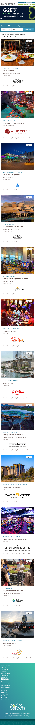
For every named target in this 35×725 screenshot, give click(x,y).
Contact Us (4, 677)
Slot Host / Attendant (9, 276)
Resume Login (5, 694)
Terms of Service (5, 673)
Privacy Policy (4, 675)
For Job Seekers (27, 4)
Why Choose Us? (5, 685)
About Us (3, 667)
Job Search (4, 692)
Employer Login (5, 684)
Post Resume (4, 696)
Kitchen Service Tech (10, 432)
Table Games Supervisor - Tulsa (13, 328)
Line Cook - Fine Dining (10, 68)
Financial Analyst (8, 224)
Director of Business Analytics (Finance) (16, 484)
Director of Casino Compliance (13, 640)
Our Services (4, 669)
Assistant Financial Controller (12, 536)
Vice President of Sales (10, 380)
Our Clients (4, 671)
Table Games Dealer (9, 120)
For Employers (28, 2)
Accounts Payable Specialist (12, 172)
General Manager (8, 588)
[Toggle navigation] (3, 21)
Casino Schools (5, 700)
